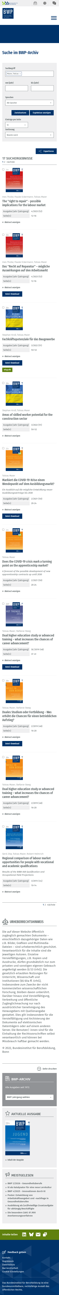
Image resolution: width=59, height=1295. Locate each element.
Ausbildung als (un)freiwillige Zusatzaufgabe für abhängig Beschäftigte (30, 1207)
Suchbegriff (10, 68)
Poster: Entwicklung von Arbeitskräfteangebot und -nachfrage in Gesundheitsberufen (28, 1198)
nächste (11, 162)
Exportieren (49, 151)
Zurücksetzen (20, 112)
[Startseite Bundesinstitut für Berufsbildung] (8, 3)
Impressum (8, 1261)
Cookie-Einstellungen (13, 1271)
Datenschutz (8, 1264)
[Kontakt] (54, 3)
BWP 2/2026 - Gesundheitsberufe (25, 1183)
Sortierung (10, 129)
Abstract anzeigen (12, 222)
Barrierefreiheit (10, 1268)
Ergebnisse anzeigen (42, 112)
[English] (44, 3)
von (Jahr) (9, 82)
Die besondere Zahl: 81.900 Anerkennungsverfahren (22, 1214)
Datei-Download (12, 294)
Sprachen (9, 97)
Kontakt (6, 1257)
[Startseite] (8, 13)
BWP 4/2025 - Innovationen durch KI (26, 1191)
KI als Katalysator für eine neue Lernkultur (30, 1187)
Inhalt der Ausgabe (16, 1159)
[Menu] (54, 18)
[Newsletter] (35, 3)
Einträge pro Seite (13, 119)
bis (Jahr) (35, 82)
